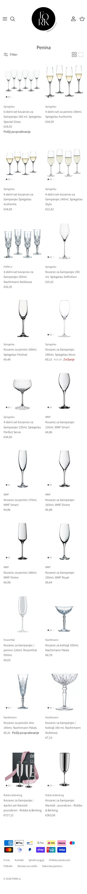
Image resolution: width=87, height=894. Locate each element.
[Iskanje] (15, 19)
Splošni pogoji (36, 860)
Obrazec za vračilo (27, 866)
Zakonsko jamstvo (52, 866)
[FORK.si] (43, 18)
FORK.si (16, 878)
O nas (7, 860)
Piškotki (8, 866)
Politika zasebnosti (59, 860)
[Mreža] (74, 54)
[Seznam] (80, 54)
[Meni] (5, 19)
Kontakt (19, 860)
